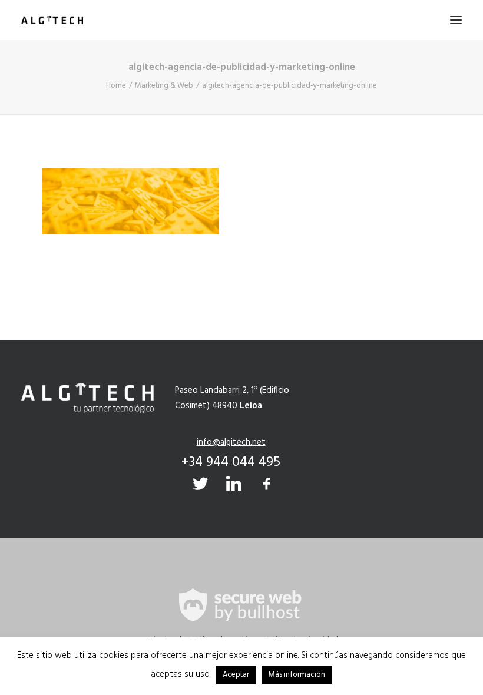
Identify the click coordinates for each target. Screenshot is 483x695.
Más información (297, 674)
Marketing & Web (164, 86)
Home (116, 86)
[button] (456, 20)
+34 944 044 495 (230, 462)
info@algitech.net (231, 442)
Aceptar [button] (236, 674)
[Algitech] (52, 20)
